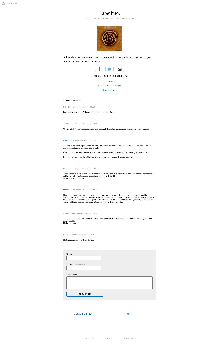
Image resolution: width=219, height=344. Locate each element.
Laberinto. (109, 13)
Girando (12, 3)
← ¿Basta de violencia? (83, 314)
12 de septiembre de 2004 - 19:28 (100, 19)
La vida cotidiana (125, 19)
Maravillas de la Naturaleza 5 (109, 86)
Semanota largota (109, 90)
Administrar (130, 339)
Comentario (71, 275)
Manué (66, 168)
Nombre (70, 254)
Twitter (109, 69)
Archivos (109, 339)
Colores (109, 81)
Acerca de (89, 339)
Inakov (66, 190)
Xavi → (130, 314)
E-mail (75, 264)
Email (120, 69)
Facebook (99, 69)
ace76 (65, 140)
